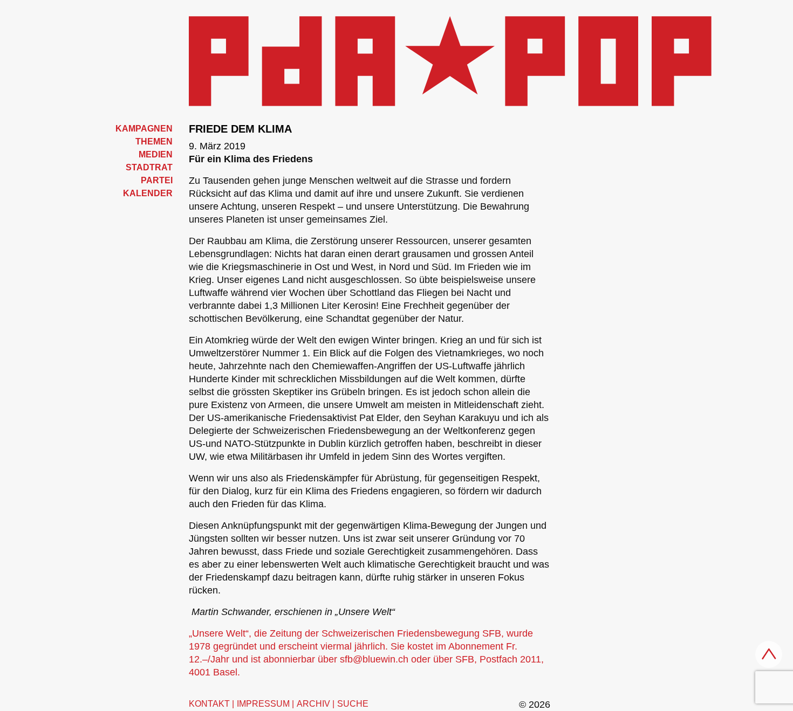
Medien (156, 154)
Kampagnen (144, 128)
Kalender (148, 193)
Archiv (313, 703)
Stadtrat (149, 167)
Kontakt (209, 703)
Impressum (263, 703)
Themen (154, 141)
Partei (157, 180)
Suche (352, 703)
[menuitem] (127, 128)
